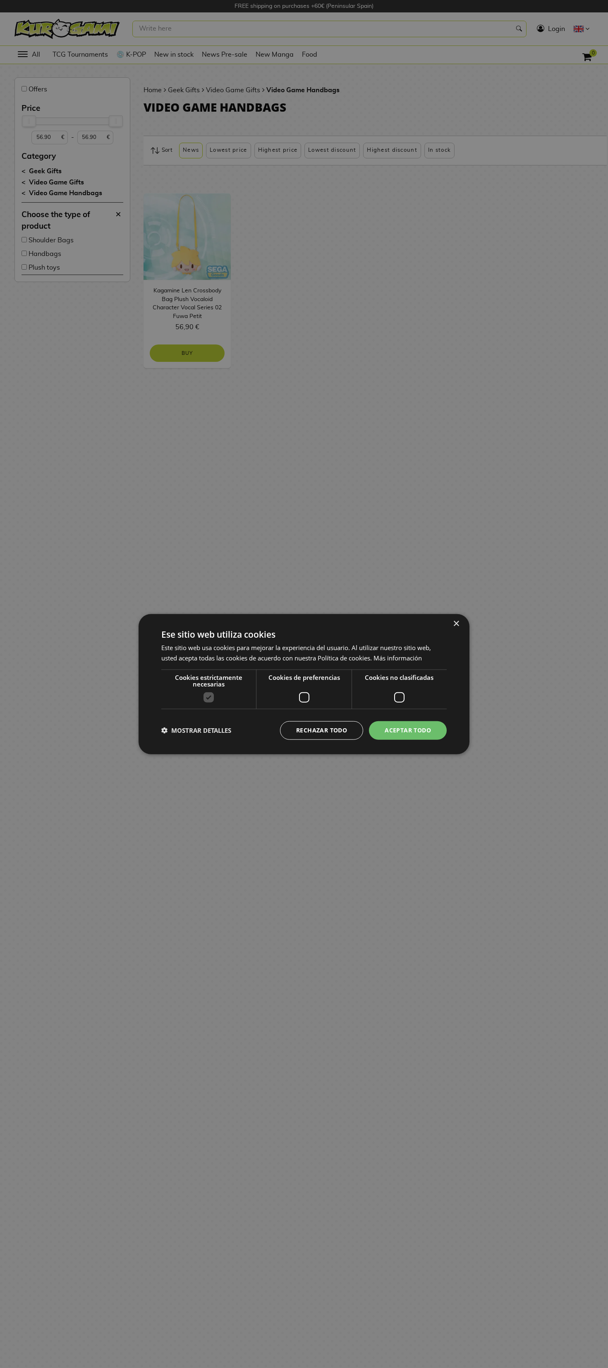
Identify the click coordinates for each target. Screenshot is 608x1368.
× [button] (456, 624)
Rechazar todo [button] (321, 730)
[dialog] (304, 684)
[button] (196, 730)
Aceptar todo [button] (408, 730)
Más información (397, 658)
